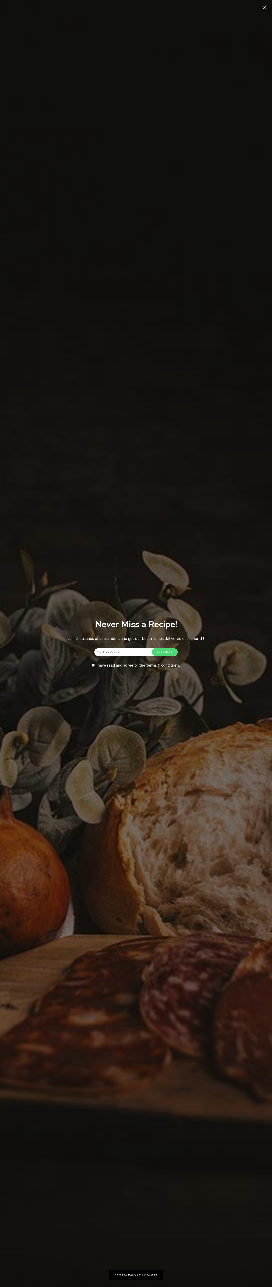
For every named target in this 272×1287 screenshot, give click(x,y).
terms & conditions (162, 665)
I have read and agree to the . (137, 665)
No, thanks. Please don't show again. (136, 1274)
